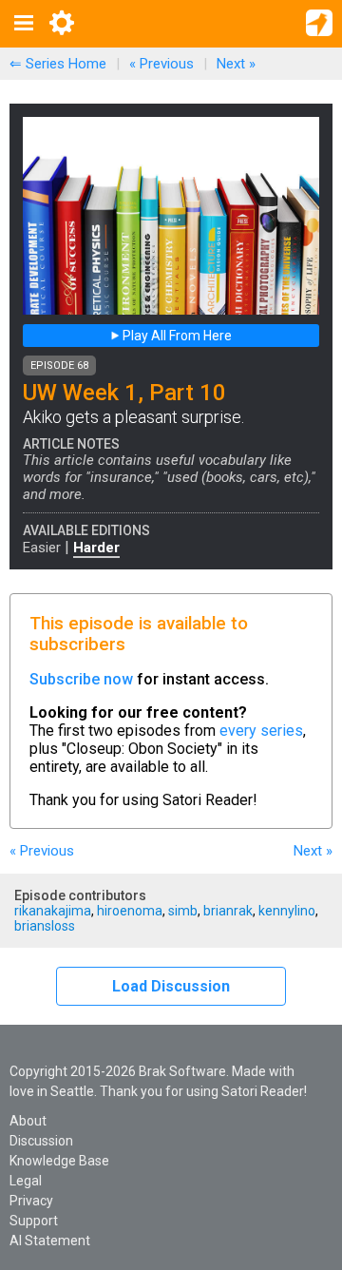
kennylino (286, 910)
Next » (236, 63)
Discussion (41, 1140)
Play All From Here (176, 335)
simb (183, 910)
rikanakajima (52, 910)
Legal (26, 1180)
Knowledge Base (59, 1160)
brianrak (228, 910)
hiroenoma (129, 910)
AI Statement (50, 1240)
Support (34, 1220)
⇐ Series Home (58, 63)
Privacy (31, 1200)
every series (261, 731)
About (28, 1120)
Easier (42, 547)
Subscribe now (81, 679)
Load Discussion (171, 986)
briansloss (44, 925)
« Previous (161, 63)
